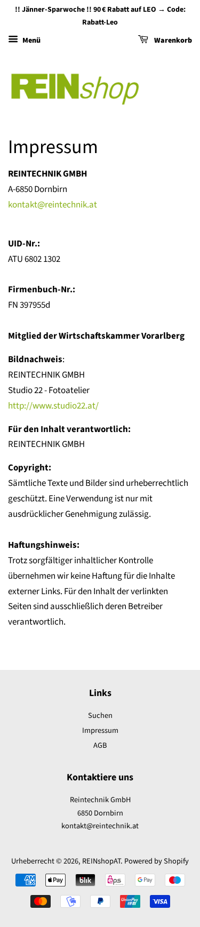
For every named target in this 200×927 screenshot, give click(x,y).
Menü (31, 40)
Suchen (100, 715)
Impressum (100, 730)
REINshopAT (101, 861)
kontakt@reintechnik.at (52, 204)
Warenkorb (172, 40)
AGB (100, 745)
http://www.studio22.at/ (53, 405)
